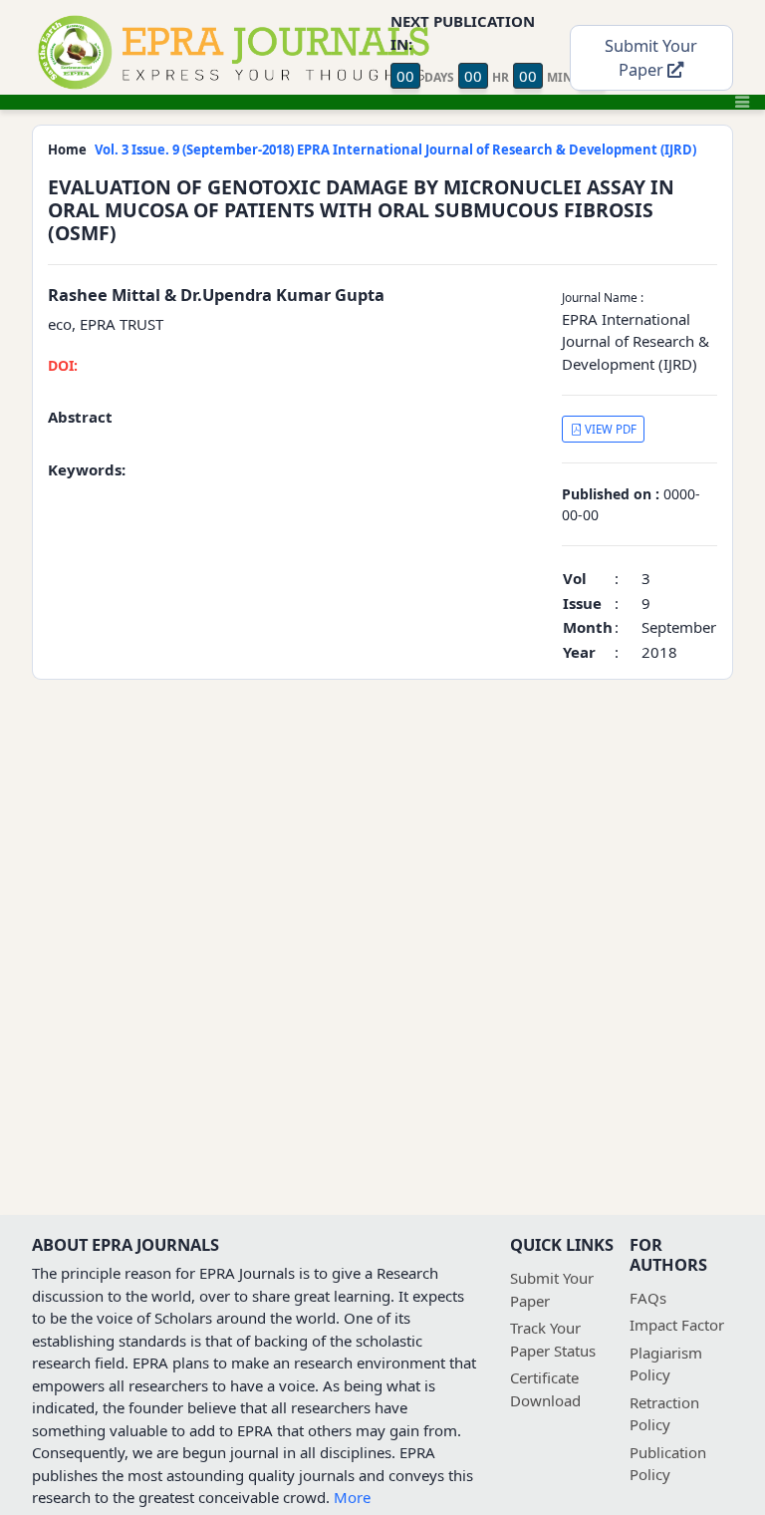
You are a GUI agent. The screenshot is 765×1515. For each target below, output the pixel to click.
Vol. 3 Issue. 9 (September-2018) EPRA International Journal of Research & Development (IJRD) (395, 149)
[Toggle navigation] (742, 102)
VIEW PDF (609, 429)
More (352, 1497)
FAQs (648, 1298)
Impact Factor (677, 1325)
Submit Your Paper (651, 58)
